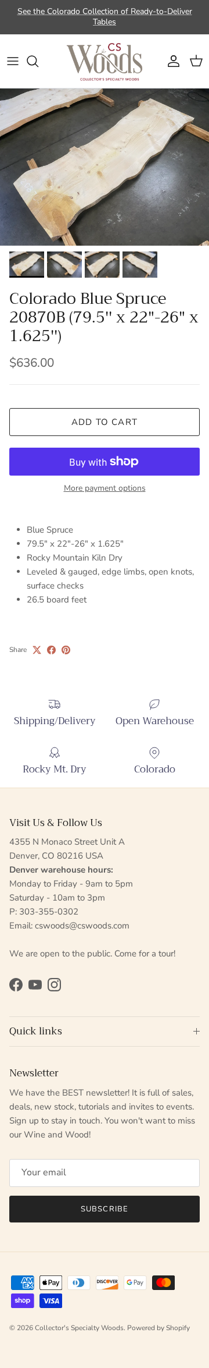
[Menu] (13, 61)
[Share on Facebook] (51, 650)
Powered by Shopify (158, 1327)
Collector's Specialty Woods (79, 1327)
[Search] (38, 61)
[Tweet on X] (37, 650)
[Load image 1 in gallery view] (104, 167)
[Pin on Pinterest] (66, 650)
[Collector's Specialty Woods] (104, 61)
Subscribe (104, 1209)
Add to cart (104, 422)
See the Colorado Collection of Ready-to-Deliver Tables (104, 16)
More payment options (105, 489)
